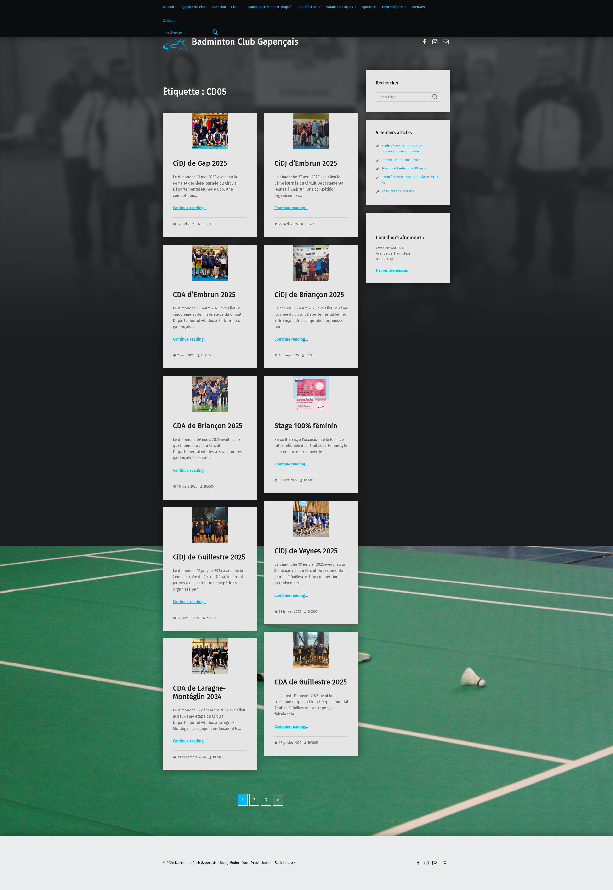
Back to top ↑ (286, 863)
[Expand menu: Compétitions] (319, 7)
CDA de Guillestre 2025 (310, 682)
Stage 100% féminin (305, 426)
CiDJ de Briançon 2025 (309, 295)
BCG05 (206, 224)
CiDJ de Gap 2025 (200, 163)
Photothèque (392, 7)
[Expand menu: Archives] (427, 7)
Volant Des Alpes (339, 7)
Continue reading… (189, 208)
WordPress (251, 863)
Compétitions (307, 7)
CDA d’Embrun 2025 (204, 295)
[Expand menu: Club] (241, 7)
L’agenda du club (192, 7)
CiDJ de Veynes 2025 (305, 551)
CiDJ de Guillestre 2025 (209, 557)
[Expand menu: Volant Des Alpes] (355, 7)
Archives (418, 7)
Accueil (168, 7)
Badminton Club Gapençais (245, 41)
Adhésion (219, 7)
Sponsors (369, 7)
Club (234, 7)
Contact (169, 20)
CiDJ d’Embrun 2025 (305, 163)
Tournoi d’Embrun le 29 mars (404, 168)
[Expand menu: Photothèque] (405, 7)
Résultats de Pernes (397, 191)
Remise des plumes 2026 (400, 160)
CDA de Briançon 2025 (207, 426)
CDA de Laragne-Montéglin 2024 (199, 692)
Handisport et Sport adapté (269, 7)
